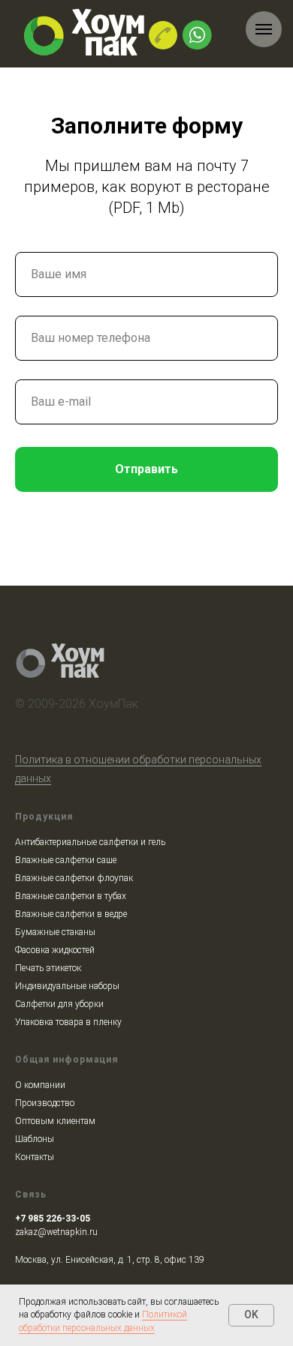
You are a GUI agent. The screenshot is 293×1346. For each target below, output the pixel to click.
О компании (40, 1085)
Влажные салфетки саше (65, 860)
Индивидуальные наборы (67, 986)
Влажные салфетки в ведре (71, 914)
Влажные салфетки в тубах (70, 896)
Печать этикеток (48, 968)
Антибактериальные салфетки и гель (90, 842)
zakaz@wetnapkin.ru (56, 1232)
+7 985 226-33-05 (52, 1218)
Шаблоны (34, 1139)
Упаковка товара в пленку (68, 1022)
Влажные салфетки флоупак (74, 878)
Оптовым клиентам (55, 1121)
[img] (163, 35)
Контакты (34, 1157)
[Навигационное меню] (263, 29)
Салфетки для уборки (59, 1004)
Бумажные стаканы (55, 932)
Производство (44, 1103)
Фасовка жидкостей (55, 950)
